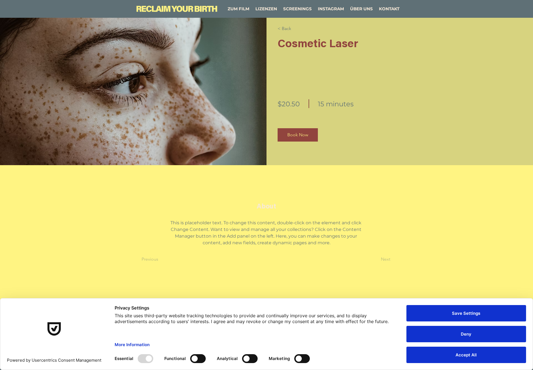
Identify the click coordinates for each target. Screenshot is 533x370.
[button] (298, 135)
